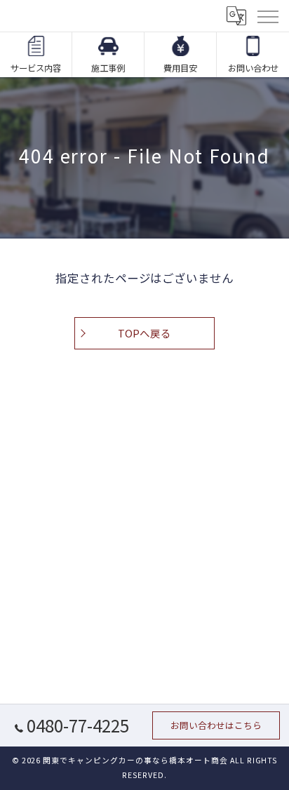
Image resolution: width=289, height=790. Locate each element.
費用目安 (180, 68)
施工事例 (108, 68)
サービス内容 (36, 68)
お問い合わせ (253, 68)
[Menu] (267, 15)
